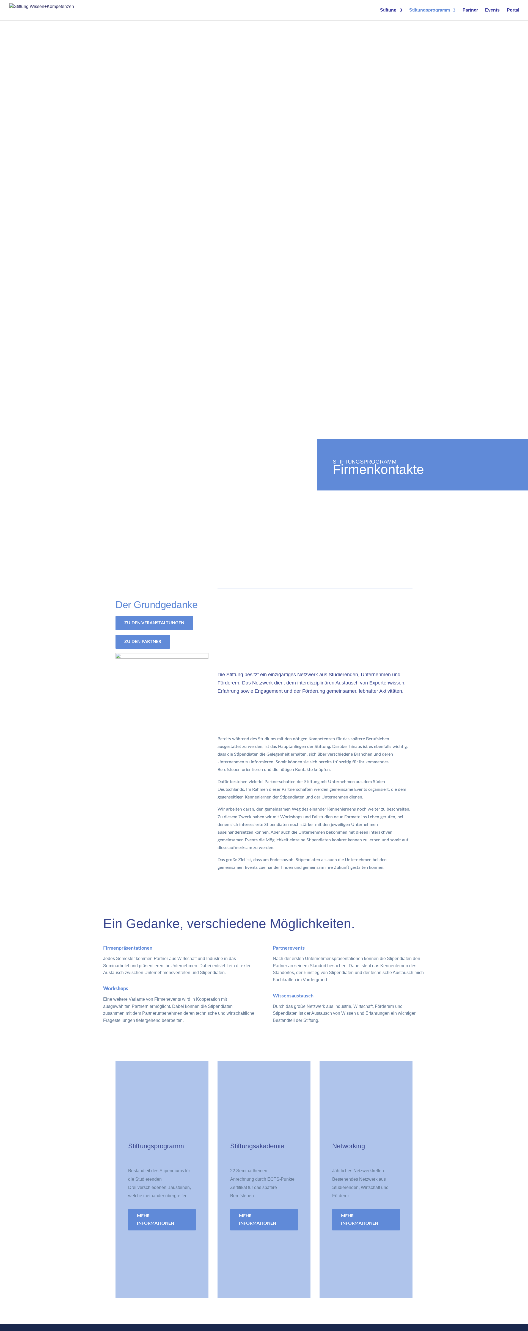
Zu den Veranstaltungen (154, 623)
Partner (470, 10)
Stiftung (388, 10)
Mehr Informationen (155, 1219)
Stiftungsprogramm (429, 10)
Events (492, 10)
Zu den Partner (142, 641)
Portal (513, 10)
